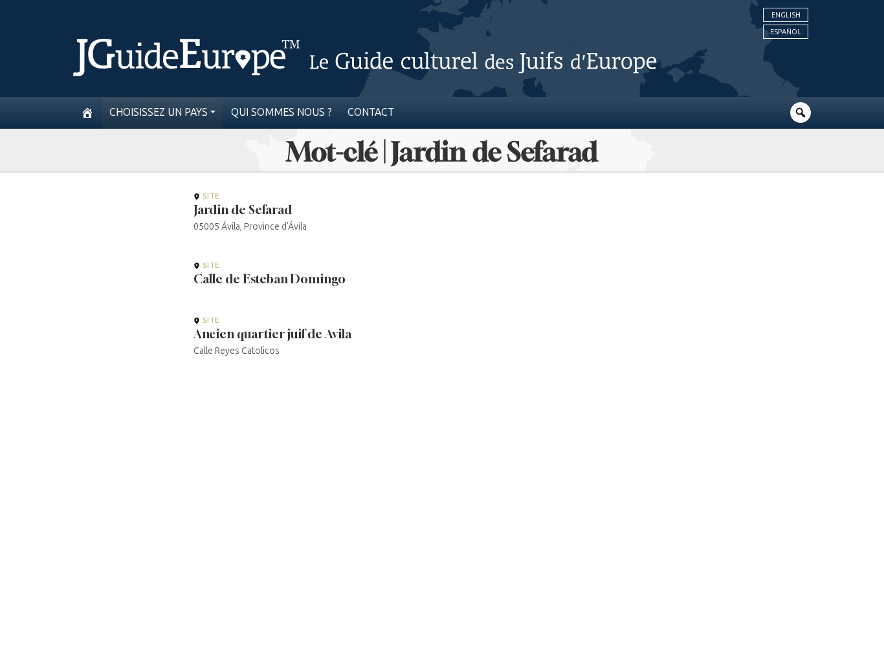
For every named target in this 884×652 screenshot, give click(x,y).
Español (785, 31)
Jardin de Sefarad (242, 209)
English (786, 14)
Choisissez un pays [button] (158, 112)
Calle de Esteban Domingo (269, 279)
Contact (371, 112)
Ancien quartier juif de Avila (272, 334)
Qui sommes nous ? (281, 112)
